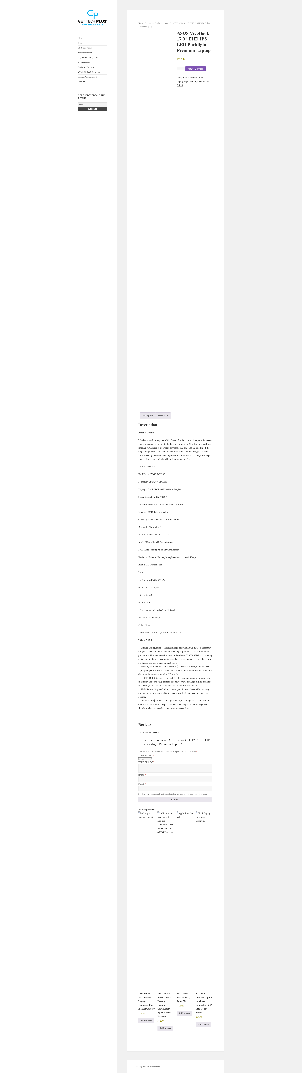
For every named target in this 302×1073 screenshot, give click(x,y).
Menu (80, 38)
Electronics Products (153, 23)
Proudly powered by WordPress (148, 1067)
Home (140, 23)
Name (142, 775)
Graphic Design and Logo (87, 77)
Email (142, 784)
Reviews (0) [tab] (162, 415)
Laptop (167, 23)
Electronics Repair (85, 48)
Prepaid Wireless (84, 62)
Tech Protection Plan (85, 53)
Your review (146, 762)
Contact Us (82, 82)
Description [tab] (147, 415)
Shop (80, 43)
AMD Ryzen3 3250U (199, 81)
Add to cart (195, 69)
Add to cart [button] (146, 1020)
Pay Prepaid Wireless (86, 67)
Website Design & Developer (89, 72)
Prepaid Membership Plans (88, 58)
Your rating (146, 756)
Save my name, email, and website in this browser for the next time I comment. (174, 794)
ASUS (180, 85)
